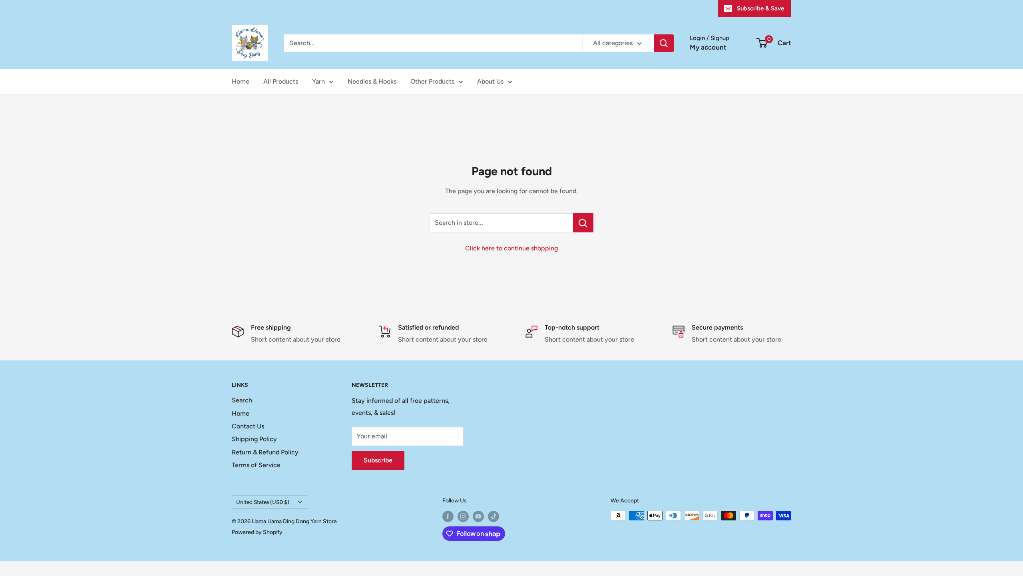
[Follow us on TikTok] (493, 516)
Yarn (318, 81)
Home (240, 81)
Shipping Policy (254, 439)
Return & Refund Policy (265, 452)
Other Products (432, 81)
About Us (490, 81)
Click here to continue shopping (511, 248)
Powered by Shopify (257, 532)
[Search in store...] (583, 222)
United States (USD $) (262, 502)
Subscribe (378, 460)
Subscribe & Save (760, 8)
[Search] (664, 43)
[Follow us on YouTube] (478, 516)
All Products (280, 81)
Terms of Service (256, 465)
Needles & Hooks (372, 81)
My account (708, 47)
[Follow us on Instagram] (463, 516)
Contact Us (248, 426)
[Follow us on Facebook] (448, 516)
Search (242, 400)
